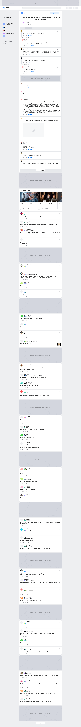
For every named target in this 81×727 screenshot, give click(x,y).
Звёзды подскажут (30, 324)
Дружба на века (29, 538)
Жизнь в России (30, 266)
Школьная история (30, 435)
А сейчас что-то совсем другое (33, 375)
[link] (29, 201)
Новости (28, 316)
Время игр (28, 479)
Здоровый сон (29, 383)
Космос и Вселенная (30, 230)
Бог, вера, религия (30, 649)
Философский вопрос (31, 417)
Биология (28, 487)
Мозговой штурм (30, 681)
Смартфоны (28, 598)
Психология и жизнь (30, 366)
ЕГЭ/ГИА (28, 546)
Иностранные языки (30, 214)
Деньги (28, 673)
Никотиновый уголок (31, 341)
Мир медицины (29, 469)
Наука (27, 13)
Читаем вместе (29, 623)
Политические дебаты (31, 274)
